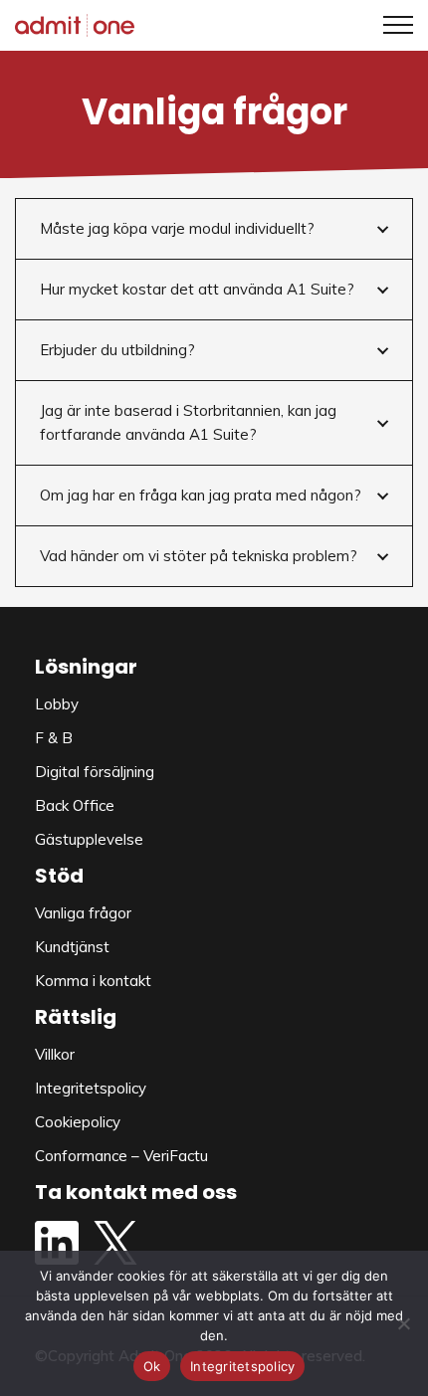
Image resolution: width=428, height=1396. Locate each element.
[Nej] (403, 1323)
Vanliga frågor (83, 912)
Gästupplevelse (89, 839)
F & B (54, 737)
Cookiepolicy (77, 1121)
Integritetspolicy (90, 1088)
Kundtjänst (72, 946)
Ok (152, 1366)
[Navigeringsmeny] (390, 25)
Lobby (57, 704)
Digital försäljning (94, 771)
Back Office (74, 805)
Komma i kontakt (93, 980)
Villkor (55, 1054)
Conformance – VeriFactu (121, 1155)
